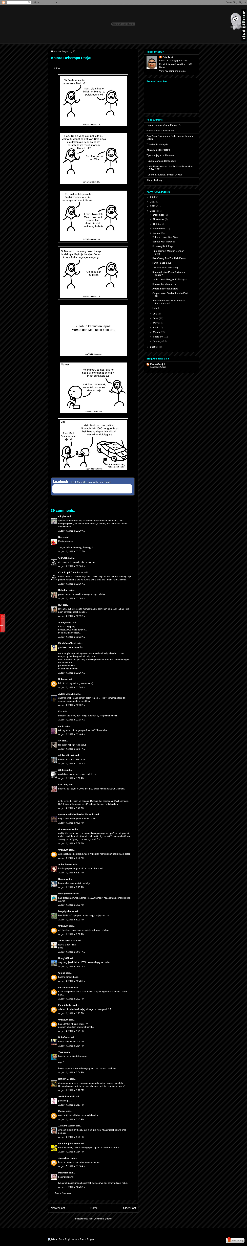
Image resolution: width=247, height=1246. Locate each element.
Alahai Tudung (154, 180)
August (156, 233)
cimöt (61, 726)
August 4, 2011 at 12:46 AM (71, 734)
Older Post (129, 1208)
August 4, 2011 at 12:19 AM (71, 616)
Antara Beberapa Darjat (71, 58)
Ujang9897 (63, 958)
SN (59, 740)
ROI (60, 605)
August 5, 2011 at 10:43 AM (71, 1187)
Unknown (63, 679)
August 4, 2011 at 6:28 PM (71, 1137)
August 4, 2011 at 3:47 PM (71, 1119)
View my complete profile (172, 71)
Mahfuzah (63, 1172)
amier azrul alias (67, 940)
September (159, 228)
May (155, 323)
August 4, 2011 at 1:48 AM (71, 808)
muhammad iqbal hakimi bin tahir (76, 814)
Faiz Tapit (168, 57)
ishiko (61, 770)
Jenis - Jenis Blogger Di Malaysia (170, 279)
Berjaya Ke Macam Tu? (164, 284)
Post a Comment (63, 1193)
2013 (153, 201)
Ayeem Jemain (66, 694)
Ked (60, 711)
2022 (153, 197)
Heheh (155, 308)
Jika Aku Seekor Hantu (159, 149)
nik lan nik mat (66, 755)
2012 (153, 206)
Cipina (61, 973)
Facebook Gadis (158, 367)
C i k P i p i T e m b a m (70, 572)
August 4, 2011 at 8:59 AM (71, 934)
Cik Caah (63, 558)
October (157, 224)
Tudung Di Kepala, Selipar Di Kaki (164, 174)
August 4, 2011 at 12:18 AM (71, 598)
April (155, 327)
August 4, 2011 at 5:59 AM (71, 843)
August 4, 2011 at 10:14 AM (71, 952)
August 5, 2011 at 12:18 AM (71, 1166)
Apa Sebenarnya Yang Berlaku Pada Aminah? (168, 302)
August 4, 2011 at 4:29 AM (71, 823)
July (155, 313)
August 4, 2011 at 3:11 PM (71, 1090)
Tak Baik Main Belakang (165, 267)
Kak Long (63, 784)
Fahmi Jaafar (65, 1005)
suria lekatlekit (65, 987)
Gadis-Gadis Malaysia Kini (160, 130)
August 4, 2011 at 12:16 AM (71, 566)
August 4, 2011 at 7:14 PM (71, 1151)
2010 (153, 347)
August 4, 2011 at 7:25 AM (71, 887)
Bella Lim (63, 590)
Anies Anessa (65, 864)
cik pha (62, 516)
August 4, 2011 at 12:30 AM (71, 705)
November (158, 219)
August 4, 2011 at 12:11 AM (71, 551)
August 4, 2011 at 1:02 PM (71, 999)
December (158, 214)
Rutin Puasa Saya (161, 262)
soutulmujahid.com (68, 1143)
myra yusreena (66, 893)
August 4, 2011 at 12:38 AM (71, 719)
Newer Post (58, 1208)
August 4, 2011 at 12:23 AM (71, 637)
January (157, 341)
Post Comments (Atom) (100, 1218)
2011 (152, 210)
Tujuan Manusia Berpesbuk (161, 161)
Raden (61, 879)
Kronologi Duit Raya (163, 246)
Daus (61, 537)
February (158, 336)
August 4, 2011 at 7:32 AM (71, 905)
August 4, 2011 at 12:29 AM (71, 687)
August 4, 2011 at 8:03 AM (71, 919)
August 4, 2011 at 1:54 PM (71, 1046)
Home (94, 1208)
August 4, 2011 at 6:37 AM (71, 872)
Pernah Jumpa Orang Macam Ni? (164, 125)
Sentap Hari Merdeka (163, 241)
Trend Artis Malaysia (157, 144)
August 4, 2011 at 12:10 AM (71, 531)
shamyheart (64, 1158)
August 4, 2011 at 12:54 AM (71, 749)
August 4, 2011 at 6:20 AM (71, 858)
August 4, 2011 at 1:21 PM (71, 1031)
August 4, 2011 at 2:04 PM (71, 1072)
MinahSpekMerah (67, 643)
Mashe (61, 1111)
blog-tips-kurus (66, 911)
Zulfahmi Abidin (66, 1125)
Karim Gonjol (157, 364)
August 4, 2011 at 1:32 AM (71, 778)
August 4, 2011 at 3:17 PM (71, 1105)
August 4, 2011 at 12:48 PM (71, 981)
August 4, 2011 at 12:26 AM (71, 673)
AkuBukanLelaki (66, 1096)
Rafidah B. (63, 1079)
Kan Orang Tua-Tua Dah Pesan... (170, 258)
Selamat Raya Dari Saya (165, 237)
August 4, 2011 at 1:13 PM (71, 1013)
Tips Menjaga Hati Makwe (160, 155)
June (155, 318)
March (156, 332)
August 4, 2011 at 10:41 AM (71, 966)
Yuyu (61, 1052)
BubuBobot (64, 1037)
